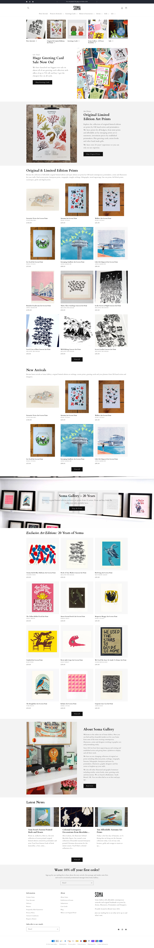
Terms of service (82, 944)
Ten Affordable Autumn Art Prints (109, 830)
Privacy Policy (30, 913)
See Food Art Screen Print (34, 262)
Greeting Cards (73, 41)
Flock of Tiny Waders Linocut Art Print (73, 573)
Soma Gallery (54, 944)
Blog (62, 909)
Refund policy (63, 944)
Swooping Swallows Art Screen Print (72, 262)
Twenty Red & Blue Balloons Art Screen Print (41, 573)
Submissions (64, 903)
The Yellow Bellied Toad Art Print (37, 616)
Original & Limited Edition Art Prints (56, 42)
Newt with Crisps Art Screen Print (72, 660)
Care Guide (64, 906)
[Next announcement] (97, 2)
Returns (28, 906)
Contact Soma (30, 897)
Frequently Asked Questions (34, 909)
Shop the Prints (77, 508)
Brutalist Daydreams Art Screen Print (38, 306)
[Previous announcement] (57, 2)
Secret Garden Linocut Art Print (105, 349)
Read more (89, 786)
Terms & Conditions (32, 916)
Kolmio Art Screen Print (68, 704)
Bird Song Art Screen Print (103, 573)
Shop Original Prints (93, 154)
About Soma (64, 897)
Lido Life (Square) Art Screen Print (106, 262)
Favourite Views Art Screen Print (37, 218)
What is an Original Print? (69, 913)
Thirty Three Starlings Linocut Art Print (74, 306)
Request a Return (31, 919)
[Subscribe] (91, 883)
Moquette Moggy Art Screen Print (106, 616)
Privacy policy (72, 944)
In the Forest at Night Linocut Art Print (108, 306)
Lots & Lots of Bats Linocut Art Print (38, 349)
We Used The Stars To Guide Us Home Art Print (110, 660)
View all (77, 359)
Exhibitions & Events (67, 900)
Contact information (103, 944)
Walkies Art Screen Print (103, 218)
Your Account (30, 900)
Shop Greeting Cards (42, 82)
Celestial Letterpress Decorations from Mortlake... (76, 830)
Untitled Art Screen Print (34, 660)
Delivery (28, 903)
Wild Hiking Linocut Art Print (71, 349)
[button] (28, 8)
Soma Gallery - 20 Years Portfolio (96, 42)
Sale (110, 41)
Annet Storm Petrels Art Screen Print (73, 616)
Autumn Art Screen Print (69, 218)
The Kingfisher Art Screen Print (36, 704)
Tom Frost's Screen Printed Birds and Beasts (40, 830)
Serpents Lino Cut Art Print (104, 704)
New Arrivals (30, 41)
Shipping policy (92, 944)
